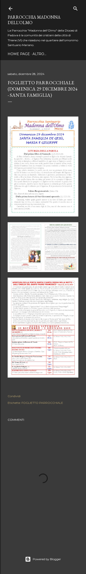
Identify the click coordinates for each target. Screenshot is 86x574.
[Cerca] (75, 7)
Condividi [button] (14, 396)
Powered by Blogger (47, 559)
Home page (19, 54)
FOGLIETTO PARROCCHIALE (42, 403)
